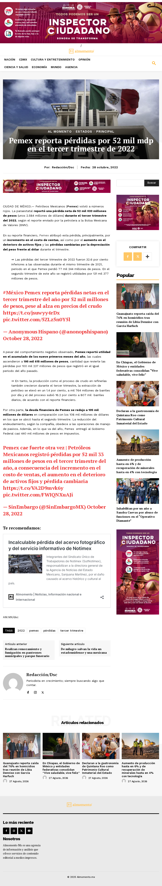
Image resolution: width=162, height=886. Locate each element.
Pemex (44, 235)
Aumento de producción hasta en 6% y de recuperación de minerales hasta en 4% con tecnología (136, 466)
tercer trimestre (72, 630)
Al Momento (60, 131)
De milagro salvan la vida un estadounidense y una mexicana (84, 650)
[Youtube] (29, 831)
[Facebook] (28, 691)
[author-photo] (5, 781)
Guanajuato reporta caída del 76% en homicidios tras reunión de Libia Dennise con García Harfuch (137, 320)
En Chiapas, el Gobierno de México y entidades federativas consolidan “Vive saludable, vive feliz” (137, 368)
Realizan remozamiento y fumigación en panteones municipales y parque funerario (27, 652)
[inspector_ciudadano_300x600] (137, 613)
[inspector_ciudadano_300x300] (137, 229)
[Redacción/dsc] (13, 683)
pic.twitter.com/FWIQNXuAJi (38, 494)
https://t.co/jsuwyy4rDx (31, 312)
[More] (147, 256)
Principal (105, 131)
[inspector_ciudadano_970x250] (81, 22)
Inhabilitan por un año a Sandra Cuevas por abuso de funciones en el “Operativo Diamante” (137, 514)
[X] (42, 691)
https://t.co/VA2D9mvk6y (33, 487)
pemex (34, 630)
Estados (84, 131)
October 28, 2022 (22, 338)
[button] (141, 63)
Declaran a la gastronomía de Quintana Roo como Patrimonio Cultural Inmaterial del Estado (137, 417)
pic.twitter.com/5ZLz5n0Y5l (36, 319)
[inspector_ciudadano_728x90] (57, 192)
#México (13, 292)
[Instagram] (35, 691)
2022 (21, 630)
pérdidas (49, 630)
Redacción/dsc (63, 167)
